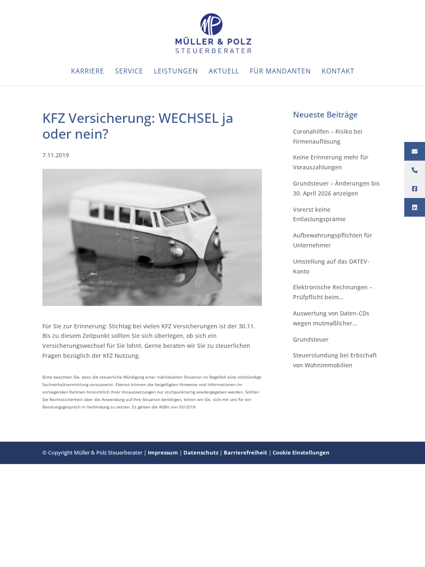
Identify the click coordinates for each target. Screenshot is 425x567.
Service (129, 72)
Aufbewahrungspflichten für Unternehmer (332, 240)
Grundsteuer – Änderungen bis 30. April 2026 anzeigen (336, 188)
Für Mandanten (280, 72)
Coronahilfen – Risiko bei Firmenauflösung (327, 136)
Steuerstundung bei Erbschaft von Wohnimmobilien (335, 360)
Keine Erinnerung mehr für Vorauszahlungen (331, 162)
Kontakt (338, 72)
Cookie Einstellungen (301, 452)
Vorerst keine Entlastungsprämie (319, 214)
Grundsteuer (311, 339)
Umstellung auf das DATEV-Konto (331, 266)
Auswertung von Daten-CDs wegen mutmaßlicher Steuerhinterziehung (331, 318)
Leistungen (176, 72)
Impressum (163, 452)
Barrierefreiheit (245, 452)
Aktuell (224, 72)
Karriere (87, 72)
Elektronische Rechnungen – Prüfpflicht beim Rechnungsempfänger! (332, 292)
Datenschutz (200, 452)
